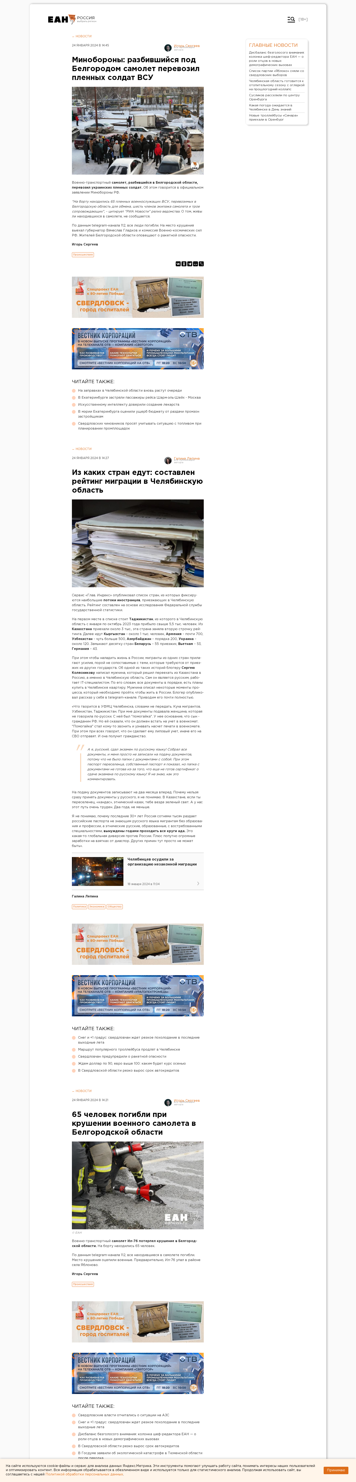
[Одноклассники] (184, 263)
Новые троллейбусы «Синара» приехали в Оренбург (273, 117)
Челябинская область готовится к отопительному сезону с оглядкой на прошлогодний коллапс (276, 85)
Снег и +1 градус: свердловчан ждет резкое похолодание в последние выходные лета (139, 1040)
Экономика (96, 906)
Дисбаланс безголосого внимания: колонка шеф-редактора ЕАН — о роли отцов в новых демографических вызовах (137, 1437)
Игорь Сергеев (187, 46)
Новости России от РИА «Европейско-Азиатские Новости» (62, 19)
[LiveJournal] (201, 263)
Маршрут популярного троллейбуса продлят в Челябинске (129, 1049)
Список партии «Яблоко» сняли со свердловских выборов (276, 73)
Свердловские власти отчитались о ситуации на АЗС (123, 1415)
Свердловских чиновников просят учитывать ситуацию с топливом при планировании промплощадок (139, 426)
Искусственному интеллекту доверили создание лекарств (128, 404)
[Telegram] (189, 263)
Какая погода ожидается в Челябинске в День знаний (270, 107)
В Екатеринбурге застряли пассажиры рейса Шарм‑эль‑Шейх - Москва (139, 397)
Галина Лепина (187, 458)
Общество (115, 906)
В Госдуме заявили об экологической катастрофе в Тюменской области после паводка (140, 1456)
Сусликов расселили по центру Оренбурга (274, 97)
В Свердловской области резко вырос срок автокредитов (128, 1070)
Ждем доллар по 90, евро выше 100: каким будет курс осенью (132, 1063)
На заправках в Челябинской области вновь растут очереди (130, 390)
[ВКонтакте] (178, 263)
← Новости (81, 36)
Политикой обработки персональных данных (84, 1474)
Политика (79, 906)
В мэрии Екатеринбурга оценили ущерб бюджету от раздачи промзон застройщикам (138, 414)
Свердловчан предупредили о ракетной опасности (122, 1056)
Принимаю (336, 1470)
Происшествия (83, 255)
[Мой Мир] (195, 263)
